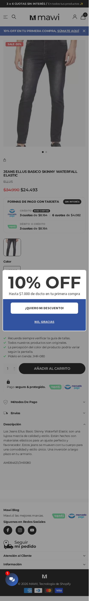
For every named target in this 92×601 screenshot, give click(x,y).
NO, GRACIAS (44, 322)
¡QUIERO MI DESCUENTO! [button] (44, 308)
